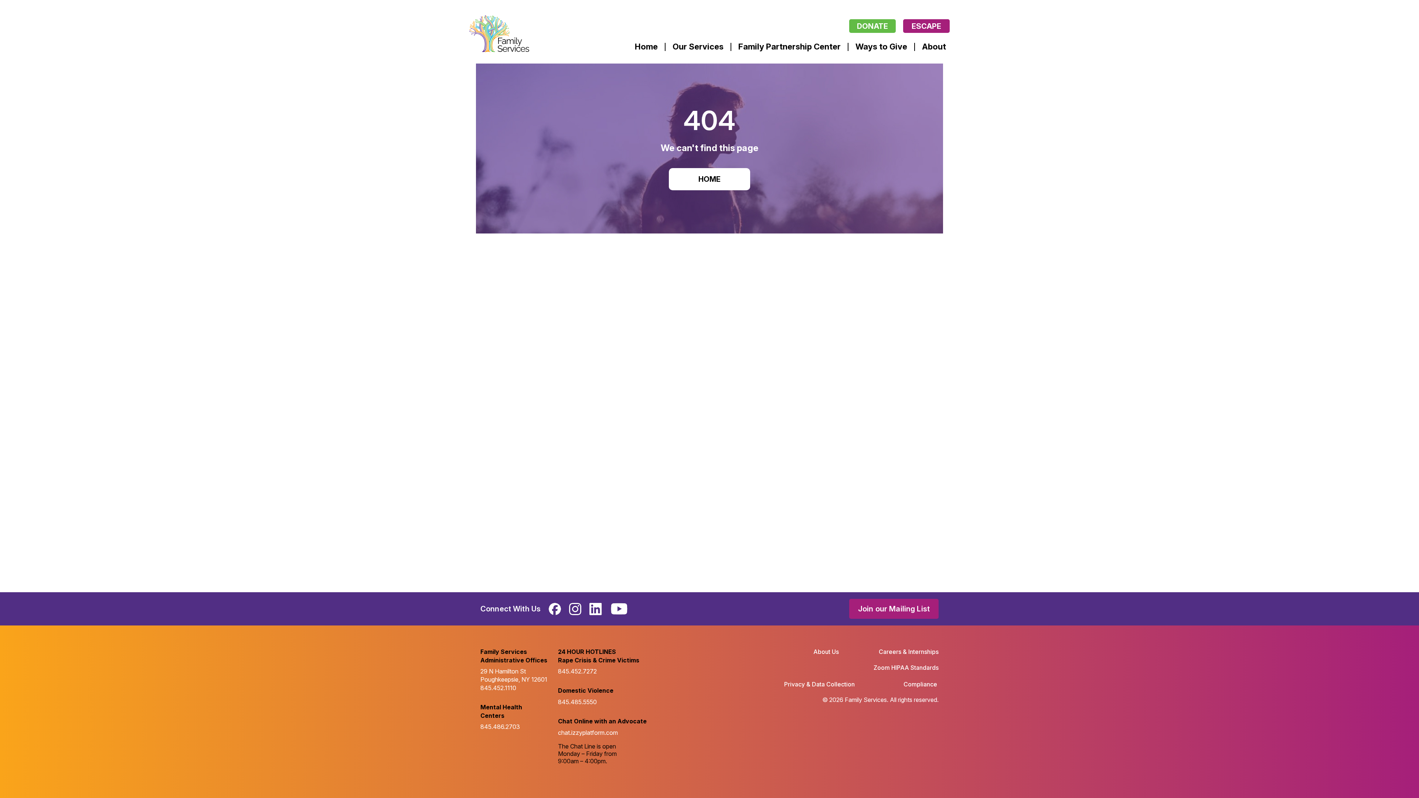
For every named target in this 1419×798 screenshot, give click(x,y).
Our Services (698, 46)
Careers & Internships (909, 651)
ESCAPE (926, 26)
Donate (872, 26)
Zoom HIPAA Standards (906, 667)
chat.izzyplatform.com (588, 732)
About (934, 46)
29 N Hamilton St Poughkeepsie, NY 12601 (513, 675)
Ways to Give (881, 46)
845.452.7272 (577, 671)
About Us (826, 651)
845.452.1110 (498, 688)
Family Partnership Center (789, 46)
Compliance (920, 684)
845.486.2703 (500, 726)
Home (646, 46)
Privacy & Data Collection (819, 684)
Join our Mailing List (894, 608)
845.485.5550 (577, 702)
